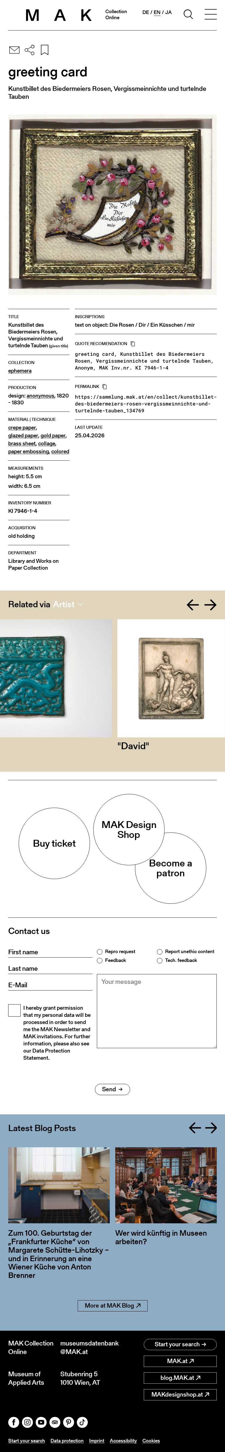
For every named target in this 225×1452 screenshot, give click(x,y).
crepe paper (22, 427)
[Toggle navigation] (211, 15)
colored (60, 451)
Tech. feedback (181, 960)
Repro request (120, 951)
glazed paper (23, 435)
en (157, 12)
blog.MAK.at (177, 1377)
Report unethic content (189, 951)
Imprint (96, 1440)
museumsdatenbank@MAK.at (86, 1347)
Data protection (67, 1440)
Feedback (115, 960)
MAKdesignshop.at (177, 1394)
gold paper (53, 435)
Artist (64, 604)
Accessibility (123, 1440)
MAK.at (177, 1361)
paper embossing (28, 451)
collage (46, 443)
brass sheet (22, 443)
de (145, 12)
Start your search (177, 1344)
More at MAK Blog (109, 1305)
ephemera (20, 370)
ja (168, 12)
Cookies (151, 1440)
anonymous (40, 395)
